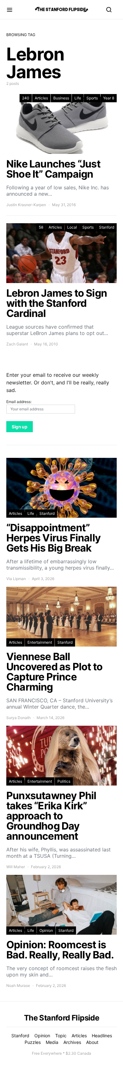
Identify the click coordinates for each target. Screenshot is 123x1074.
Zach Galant (17, 344)
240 (25, 98)
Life (77, 98)
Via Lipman (16, 578)
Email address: (19, 401)
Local (72, 227)
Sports (92, 98)
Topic (61, 1035)
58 (41, 227)
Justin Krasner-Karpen (26, 204)
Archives (72, 1042)
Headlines (102, 1035)
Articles (41, 98)
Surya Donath (18, 717)
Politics (63, 781)
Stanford (106, 227)
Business (61, 98)
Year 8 (108, 98)
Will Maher (15, 866)
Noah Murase (18, 985)
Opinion (46, 930)
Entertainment (39, 642)
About (92, 1042)
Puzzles (33, 1042)
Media (52, 1042)
